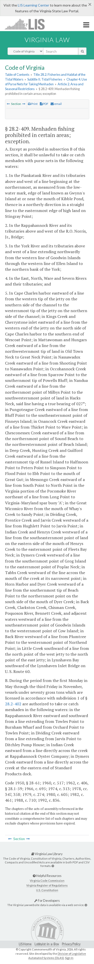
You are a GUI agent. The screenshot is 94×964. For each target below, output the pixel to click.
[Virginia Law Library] (53, 865)
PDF (45, 104)
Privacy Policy (71, 944)
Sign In (69, 957)
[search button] (82, 51)
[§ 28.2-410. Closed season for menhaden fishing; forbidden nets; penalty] (23, 104)
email (58, 104)
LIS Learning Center (33, 5)
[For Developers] (86, 905)
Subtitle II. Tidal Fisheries (44, 79)
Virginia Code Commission (47, 880)
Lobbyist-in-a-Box (47, 944)
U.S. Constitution (47, 890)
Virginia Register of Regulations (47, 885)
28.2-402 (13, 704)
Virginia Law (47, 39)
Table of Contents (17, 75)
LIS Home (25, 944)
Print (34, 104)
